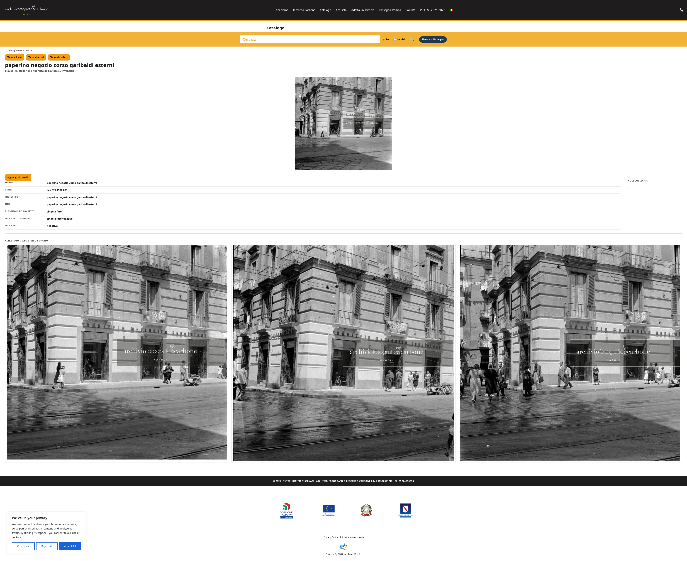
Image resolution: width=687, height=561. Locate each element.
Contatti (411, 10)
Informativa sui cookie (352, 537)
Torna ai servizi (36, 57)
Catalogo (325, 10)
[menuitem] (451, 10)
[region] (46, 533)
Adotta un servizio (362, 10)
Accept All (70, 546)
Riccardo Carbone (304, 10)
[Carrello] (681, 10)
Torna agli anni (14, 57)
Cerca (412, 39)
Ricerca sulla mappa (433, 39)
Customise (23, 546)
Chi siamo (282, 10)
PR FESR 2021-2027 (432, 10)
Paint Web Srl (354, 554)
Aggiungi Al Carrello (18, 177)
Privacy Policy (330, 537)
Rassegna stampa (390, 10)
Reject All (46, 546)
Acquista (341, 10)
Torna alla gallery (59, 57)
